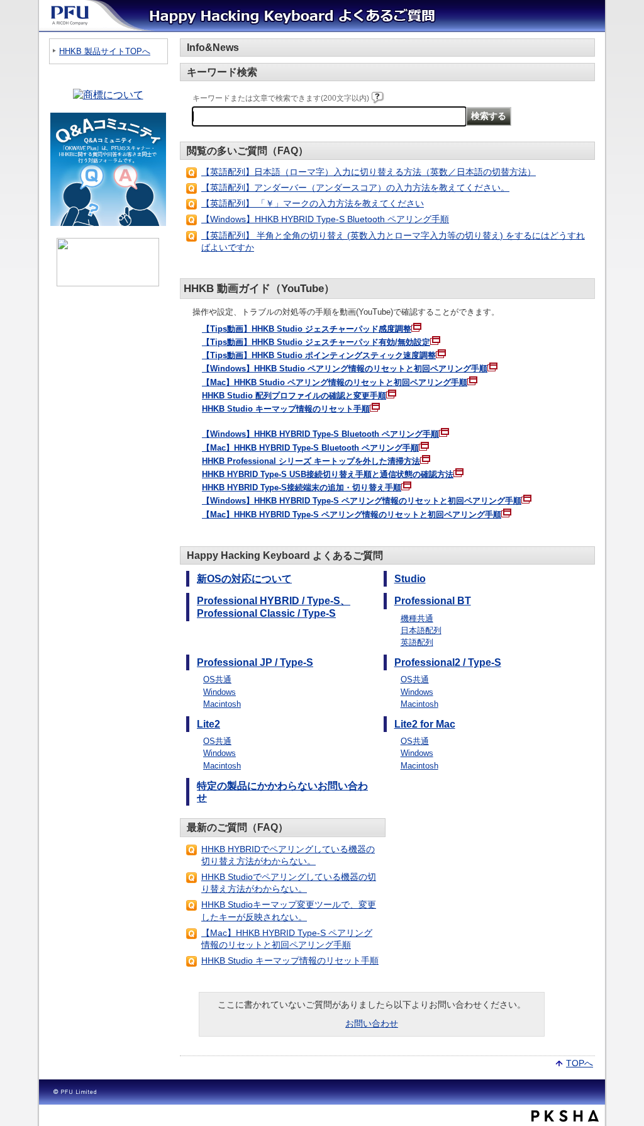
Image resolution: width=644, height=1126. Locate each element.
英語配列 (417, 642)
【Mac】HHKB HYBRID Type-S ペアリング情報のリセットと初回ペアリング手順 (351, 514)
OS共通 (217, 679)
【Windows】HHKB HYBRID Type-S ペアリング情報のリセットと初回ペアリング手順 (361, 500)
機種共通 (417, 618)
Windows (219, 692)
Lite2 (208, 724)
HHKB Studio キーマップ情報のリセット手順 (286, 409)
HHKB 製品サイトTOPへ (104, 51)
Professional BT (432, 600)
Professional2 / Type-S (447, 662)
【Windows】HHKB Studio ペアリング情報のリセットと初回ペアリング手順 (344, 368)
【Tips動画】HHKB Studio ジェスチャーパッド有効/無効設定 (316, 342)
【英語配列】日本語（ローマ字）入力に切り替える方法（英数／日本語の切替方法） (368, 172)
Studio (410, 578)
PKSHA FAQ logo (565, 1116)
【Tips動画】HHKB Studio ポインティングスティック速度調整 (319, 355)
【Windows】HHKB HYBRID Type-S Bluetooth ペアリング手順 (325, 219)
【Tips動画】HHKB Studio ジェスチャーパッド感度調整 (306, 329)
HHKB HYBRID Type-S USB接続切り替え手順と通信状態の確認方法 (327, 474)
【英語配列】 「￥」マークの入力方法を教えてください (312, 203)
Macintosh (222, 704)
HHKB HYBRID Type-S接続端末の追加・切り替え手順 (301, 487)
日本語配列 (421, 630)
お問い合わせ (371, 1023)
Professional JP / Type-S (255, 662)
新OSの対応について (244, 578)
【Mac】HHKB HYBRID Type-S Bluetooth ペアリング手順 (310, 448)
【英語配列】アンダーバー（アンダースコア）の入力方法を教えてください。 (355, 188)
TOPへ (579, 1062)
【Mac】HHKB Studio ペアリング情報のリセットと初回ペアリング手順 (334, 382)
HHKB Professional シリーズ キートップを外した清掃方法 (311, 461)
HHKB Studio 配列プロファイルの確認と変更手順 (294, 395)
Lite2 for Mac (424, 724)
